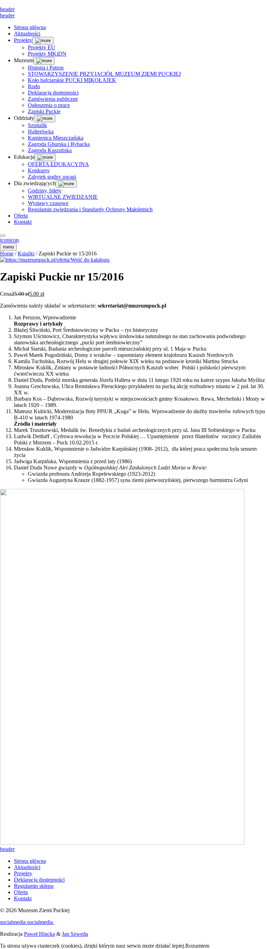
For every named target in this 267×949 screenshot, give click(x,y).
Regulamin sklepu (34, 886)
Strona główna (30, 27)
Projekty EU (41, 47)
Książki (26, 253)
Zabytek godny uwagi (52, 177)
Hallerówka (41, 131)
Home (7, 253)
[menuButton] (3, 236)
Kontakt (23, 222)
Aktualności (27, 33)
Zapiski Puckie (44, 111)
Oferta (21, 216)
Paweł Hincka (39, 934)
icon (4, 240)
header (7, 9)
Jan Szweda (75, 934)
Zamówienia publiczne (53, 99)
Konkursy (39, 170)
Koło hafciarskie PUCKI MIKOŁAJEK (72, 80)
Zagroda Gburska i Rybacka (59, 144)
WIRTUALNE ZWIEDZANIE (63, 197)
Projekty (23, 40)
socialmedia (13, 922)
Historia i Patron (46, 68)
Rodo (34, 86)
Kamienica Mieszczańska (55, 138)
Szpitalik (37, 125)
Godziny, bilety (45, 191)
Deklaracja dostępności (53, 93)
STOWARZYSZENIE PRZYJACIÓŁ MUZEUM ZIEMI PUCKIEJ (104, 74)
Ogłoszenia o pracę (49, 105)
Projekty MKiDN (47, 54)
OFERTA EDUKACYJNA (58, 164)
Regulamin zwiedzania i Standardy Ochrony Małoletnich (90, 209)
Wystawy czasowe (48, 203)
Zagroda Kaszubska (50, 150)
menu (8, 246)
